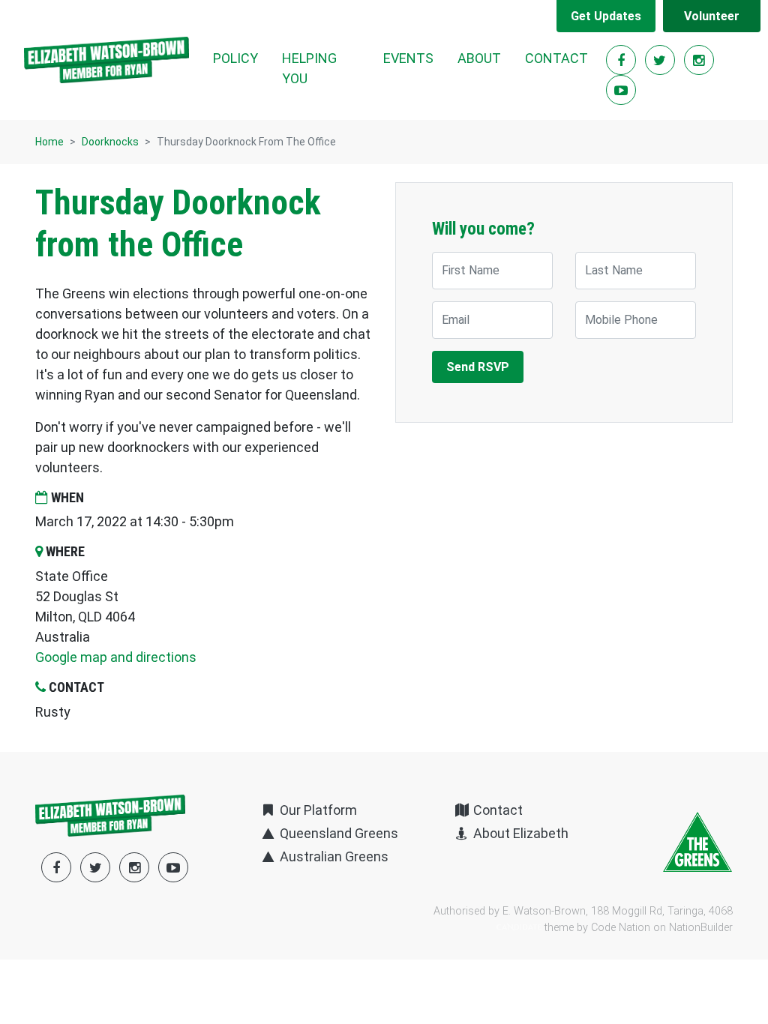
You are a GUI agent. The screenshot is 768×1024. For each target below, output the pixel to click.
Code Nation (620, 927)
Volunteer (712, 16)
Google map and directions (115, 657)
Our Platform (317, 810)
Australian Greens (332, 856)
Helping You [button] (309, 68)
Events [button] (408, 58)
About (479, 58)
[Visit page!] (622, 60)
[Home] (106, 60)
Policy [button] (235, 58)
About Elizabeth (519, 833)
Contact (556, 58)
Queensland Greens (337, 833)
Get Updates (606, 16)
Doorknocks (110, 142)
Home (49, 142)
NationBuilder (701, 927)
